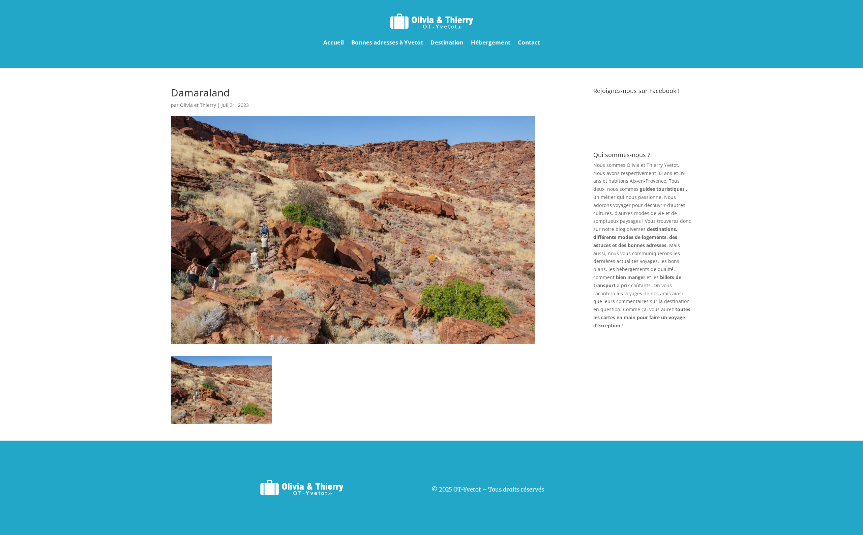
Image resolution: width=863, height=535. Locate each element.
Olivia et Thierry (198, 105)
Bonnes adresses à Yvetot (387, 42)
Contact (529, 42)
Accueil (333, 42)
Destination (447, 42)
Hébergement (490, 42)
